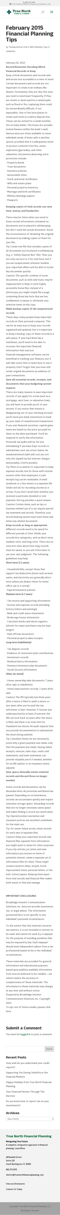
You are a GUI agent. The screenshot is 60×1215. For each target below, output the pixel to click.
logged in (25, 1034)
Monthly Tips (41, 47)
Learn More (20, 1148)
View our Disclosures (15, 1184)
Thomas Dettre (15, 47)
